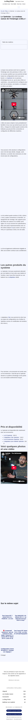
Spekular (9, 78)
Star (9, 317)
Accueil (2, 11)
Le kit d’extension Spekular (11, 439)
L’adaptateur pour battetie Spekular (14, 441)
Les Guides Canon (6, 4)
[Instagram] (18, 684)
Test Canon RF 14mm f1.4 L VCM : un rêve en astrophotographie (20, 632)
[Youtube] (15, 684)
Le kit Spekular (8, 435)
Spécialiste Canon (19, 1)
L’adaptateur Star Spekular (11, 437)
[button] (19, 7)
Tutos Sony (19, 4)
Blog (6, 11)
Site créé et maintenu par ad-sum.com (14, 717)
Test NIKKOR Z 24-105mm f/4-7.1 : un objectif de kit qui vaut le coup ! (20, 618)
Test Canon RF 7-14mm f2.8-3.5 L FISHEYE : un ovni (7, 617)
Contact (23, 4)
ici (12, 227)
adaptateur (12, 277)
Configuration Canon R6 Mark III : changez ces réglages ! (7, 650)
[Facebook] (9, 684)
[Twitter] (12, 684)
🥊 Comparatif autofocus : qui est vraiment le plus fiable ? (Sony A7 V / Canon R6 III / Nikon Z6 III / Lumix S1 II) (7, 634)
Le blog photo (9, 1)
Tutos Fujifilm (13, 4)
